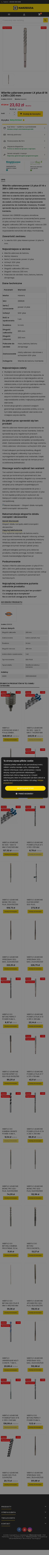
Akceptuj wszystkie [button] (25, 788)
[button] (24, 793)
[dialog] (24, 777)
